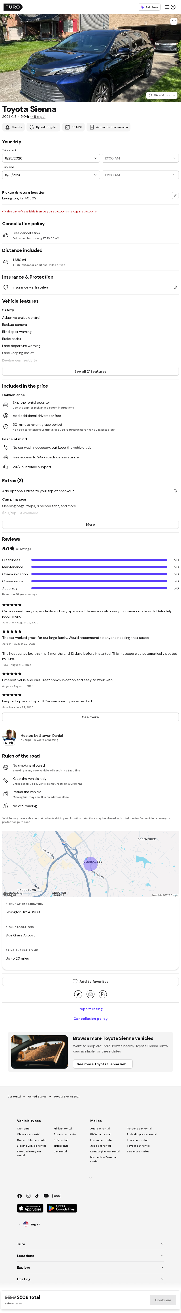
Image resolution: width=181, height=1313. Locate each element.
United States (37, 1096)
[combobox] (175, 195)
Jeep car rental (100, 1145)
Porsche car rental (139, 1128)
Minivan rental (63, 1128)
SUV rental (61, 1140)
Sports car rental (65, 1134)
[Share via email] (90, 994)
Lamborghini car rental (105, 1151)
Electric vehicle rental (31, 1145)
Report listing (91, 1009)
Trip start (9, 150)
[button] (169, 7)
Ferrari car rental (101, 1140)
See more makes (138, 1151)
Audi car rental (100, 1128)
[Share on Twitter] (78, 994)
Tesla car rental (137, 1140)
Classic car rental (28, 1134)
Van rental (60, 1151)
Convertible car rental (31, 1140)
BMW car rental (100, 1134)
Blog (56, 1196)
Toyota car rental (138, 1145)
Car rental (14, 1096)
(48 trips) (37, 116)
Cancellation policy (91, 1018)
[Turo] (13, 7)
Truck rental (61, 1145)
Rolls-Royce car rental (142, 1134)
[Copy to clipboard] (103, 994)
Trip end (8, 167)
